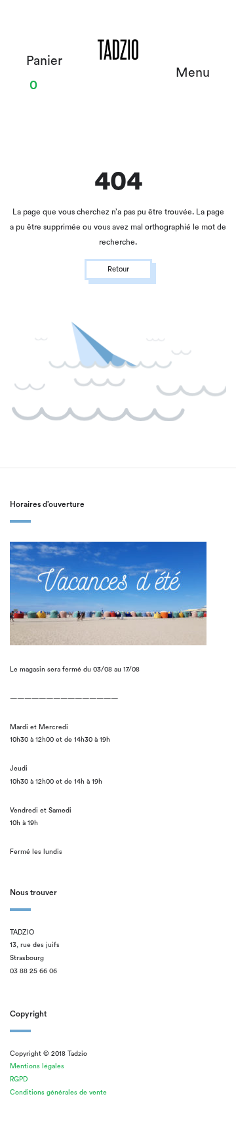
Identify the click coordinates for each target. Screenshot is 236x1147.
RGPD (19, 1079)
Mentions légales (37, 1066)
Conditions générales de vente (58, 1092)
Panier (44, 61)
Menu (193, 72)
